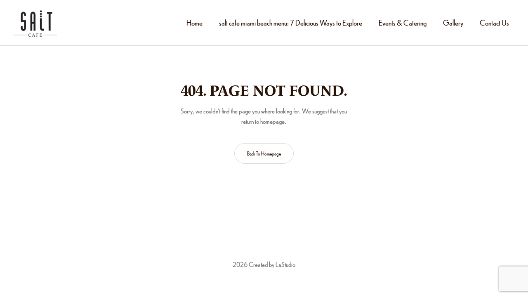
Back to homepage (264, 153)
